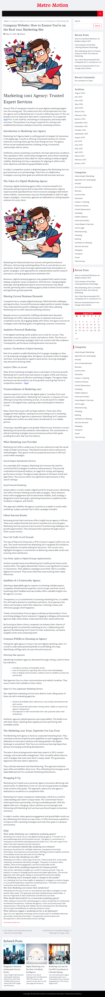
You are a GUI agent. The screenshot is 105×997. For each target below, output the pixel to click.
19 (83, 328)
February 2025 (80, 160)
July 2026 (78, 97)
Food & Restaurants (82, 209)
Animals (78, 183)
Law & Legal (79, 228)
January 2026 (80, 119)
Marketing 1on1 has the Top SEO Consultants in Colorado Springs (58, 969)
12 (83, 325)
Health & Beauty (81, 217)
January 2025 (80, 163)
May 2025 (79, 149)
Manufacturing (81, 232)
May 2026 (79, 104)
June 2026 (79, 100)
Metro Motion (52, 5)
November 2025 (81, 126)
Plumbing (78, 235)
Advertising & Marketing (11, 922)
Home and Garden (82, 220)
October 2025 (80, 130)
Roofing (78, 239)
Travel (77, 257)
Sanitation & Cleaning (83, 243)
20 (87, 328)
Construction (80, 195)
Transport (79, 254)
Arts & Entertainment (83, 187)
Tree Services (80, 261)
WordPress (78, 994)
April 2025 (79, 152)
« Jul (76, 339)
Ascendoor (60, 994)
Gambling (78, 213)
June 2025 (79, 145)
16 (99, 325)
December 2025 (81, 123)
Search (77, 21)
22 (95, 328)
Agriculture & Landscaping (85, 180)
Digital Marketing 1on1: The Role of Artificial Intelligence (35, 969)
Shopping (78, 250)
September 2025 (81, 134)
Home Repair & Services (84, 224)
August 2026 (80, 93)
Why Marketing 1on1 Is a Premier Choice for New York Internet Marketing (88, 53)
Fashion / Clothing (82, 202)
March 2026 (79, 112)
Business (78, 191)
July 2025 (78, 141)
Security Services (81, 246)
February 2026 (81, 115)
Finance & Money (81, 206)
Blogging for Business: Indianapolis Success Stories (12, 969)
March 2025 (79, 156)
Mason (22, 34)
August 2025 (80, 137)
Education (79, 198)
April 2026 (79, 108)
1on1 (5, 119)
